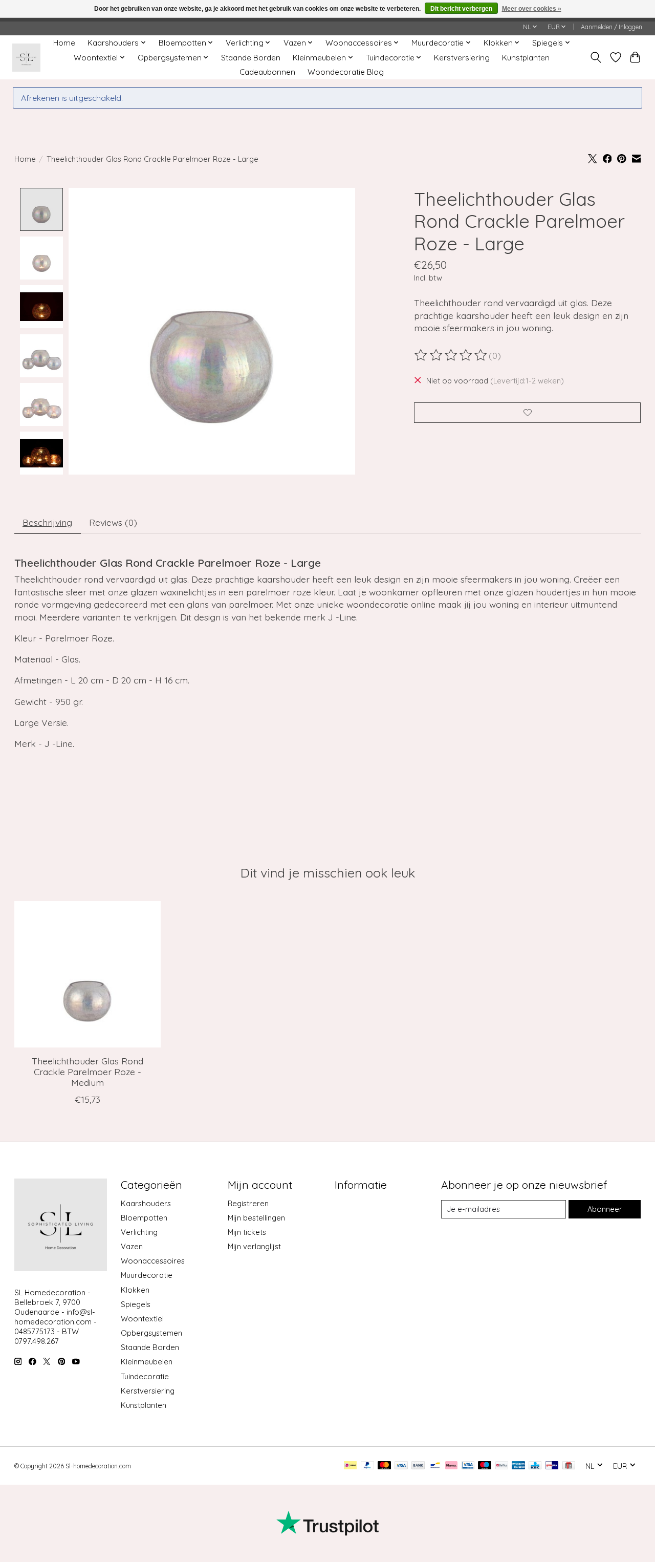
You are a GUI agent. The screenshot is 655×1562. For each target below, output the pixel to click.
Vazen (132, 1246)
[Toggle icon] (595, 57)
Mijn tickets (247, 1232)
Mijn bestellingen (256, 1218)
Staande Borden (250, 57)
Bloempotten (144, 1218)
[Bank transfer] (418, 1466)
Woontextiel (142, 1318)
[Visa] (401, 1466)
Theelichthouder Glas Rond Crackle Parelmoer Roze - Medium (87, 1071)
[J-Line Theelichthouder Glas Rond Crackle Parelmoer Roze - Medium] (87, 974)
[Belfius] (501, 1466)
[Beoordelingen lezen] (451, 355)
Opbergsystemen (151, 1333)
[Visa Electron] (468, 1466)
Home (64, 43)
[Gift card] (568, 1466)
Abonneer (604, 1209)
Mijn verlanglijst (254, 1246)
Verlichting (139, 1232)
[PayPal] (367, 1466)
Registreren (248, 1203)
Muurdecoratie (146, 1275)
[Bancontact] (435, 1466)
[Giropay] (551, 1466)
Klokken (135, 1290)
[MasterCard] (384, 1466)
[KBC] (535, 1466)
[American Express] (518, 1466)
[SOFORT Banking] (451, 1466)
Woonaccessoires (153, 1261)
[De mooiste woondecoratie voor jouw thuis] (26, 58)
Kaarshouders (146, 1203)
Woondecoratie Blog (346, 72)
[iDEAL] (350, 1466)
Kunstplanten (526, 57)
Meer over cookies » (531, 8)
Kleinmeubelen (146, 1361)
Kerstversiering (462, 57)
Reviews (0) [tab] (113, 522)
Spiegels (135, 1304)
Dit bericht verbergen (461, 8)
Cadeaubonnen (267, 72)
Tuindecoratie (145, 1376)
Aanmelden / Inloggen (611, 27)
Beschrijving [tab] (47, 522)
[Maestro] (484, 1466)
